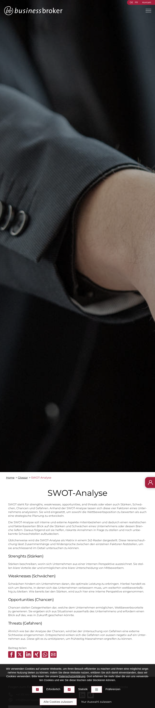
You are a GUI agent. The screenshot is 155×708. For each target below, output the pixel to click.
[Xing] (37, 656)
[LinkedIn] (28, 656)
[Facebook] (11, 656)
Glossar (23, 477)
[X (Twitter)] (20, 656)
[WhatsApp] (45, 656)
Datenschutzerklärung (72, 676)
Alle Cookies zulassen (58, 701)
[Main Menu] (147, 11)
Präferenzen (113, 689)
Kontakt (146, 2)
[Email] (53, 656)
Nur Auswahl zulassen (96, 701)
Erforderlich (53, 689)
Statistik (83, 689)
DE (131, 2)
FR (136, 2)
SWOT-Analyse (41, 477)
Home (10, 477)
